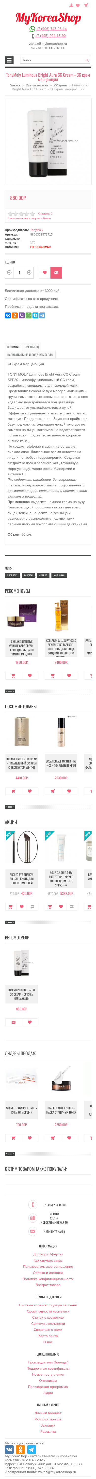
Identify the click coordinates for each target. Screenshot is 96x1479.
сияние (43, 575)
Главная (15, 85)
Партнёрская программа (48, 1387)
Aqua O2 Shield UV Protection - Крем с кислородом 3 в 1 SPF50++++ (61, 878)
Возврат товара (48, 1285)
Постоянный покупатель (71, 4)
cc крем (28, 575)
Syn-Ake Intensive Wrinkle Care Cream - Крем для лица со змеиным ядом (22, 647)
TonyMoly (36, 230)
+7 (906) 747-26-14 (51, 29)
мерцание (59, 575)
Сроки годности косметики (48, 1311)
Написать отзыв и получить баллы (30, 355)
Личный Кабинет (48, 1413)
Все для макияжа (37, 85)
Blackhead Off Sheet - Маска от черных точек (61, 1110)
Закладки (48, 1425)
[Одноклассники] (15, 315)
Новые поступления (48, 1374)
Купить (13, 676)
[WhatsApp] (29, 315)
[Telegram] (42, 315)
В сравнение (32, 907)
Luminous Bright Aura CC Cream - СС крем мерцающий (21, 994)
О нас (48, 1342)
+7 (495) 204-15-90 (50, 36)
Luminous (12, 575)
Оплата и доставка (48, 1273)
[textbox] (55, 60)
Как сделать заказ (48, 1260)
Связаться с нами (48, 1330)
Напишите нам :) (54, 1231)
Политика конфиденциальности (48, 1279)
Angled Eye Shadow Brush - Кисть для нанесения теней (22, 878)
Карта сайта (48, 1336)
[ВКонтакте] (8, 315)
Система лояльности (48, 1324)
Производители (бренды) (48, 1362)
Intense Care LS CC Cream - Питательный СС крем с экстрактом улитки (21, 763)
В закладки (44, 273)
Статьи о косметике (48, 1317)
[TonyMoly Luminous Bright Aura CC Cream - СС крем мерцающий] (48, 141)
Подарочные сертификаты (48, 1368)
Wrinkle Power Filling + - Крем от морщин (21, 1110)
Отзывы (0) (32, 347)
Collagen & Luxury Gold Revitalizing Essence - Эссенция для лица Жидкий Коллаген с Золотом (61, 648)
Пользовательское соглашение (48, 1266)
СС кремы (60, 85)
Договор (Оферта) (48, 1254)
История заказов (48, 1419)
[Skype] (35, 315)
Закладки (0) (78, 4)
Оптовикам (48, 1381)
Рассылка (48, 1431)
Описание (13, 347)
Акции (48, 1393)
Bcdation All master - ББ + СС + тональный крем (61, 763)
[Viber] (22, 315)
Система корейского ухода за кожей (48, 1305)
